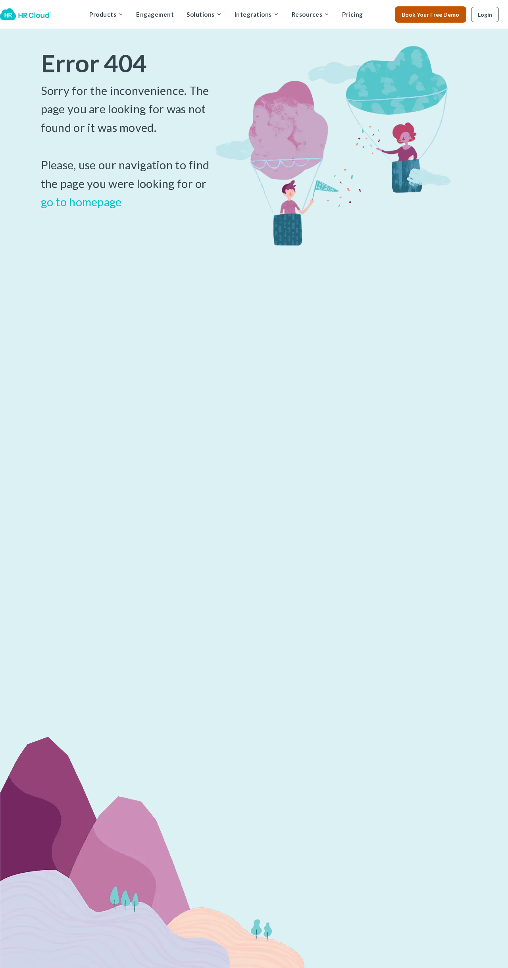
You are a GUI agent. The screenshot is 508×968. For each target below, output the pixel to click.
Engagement (155, 14)
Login (485, 14)
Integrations (253, 14)
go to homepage (81, 202)
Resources (307, 14)
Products (102, 14)
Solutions (201, 14)
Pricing (352, 14)
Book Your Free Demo (430, 14)
